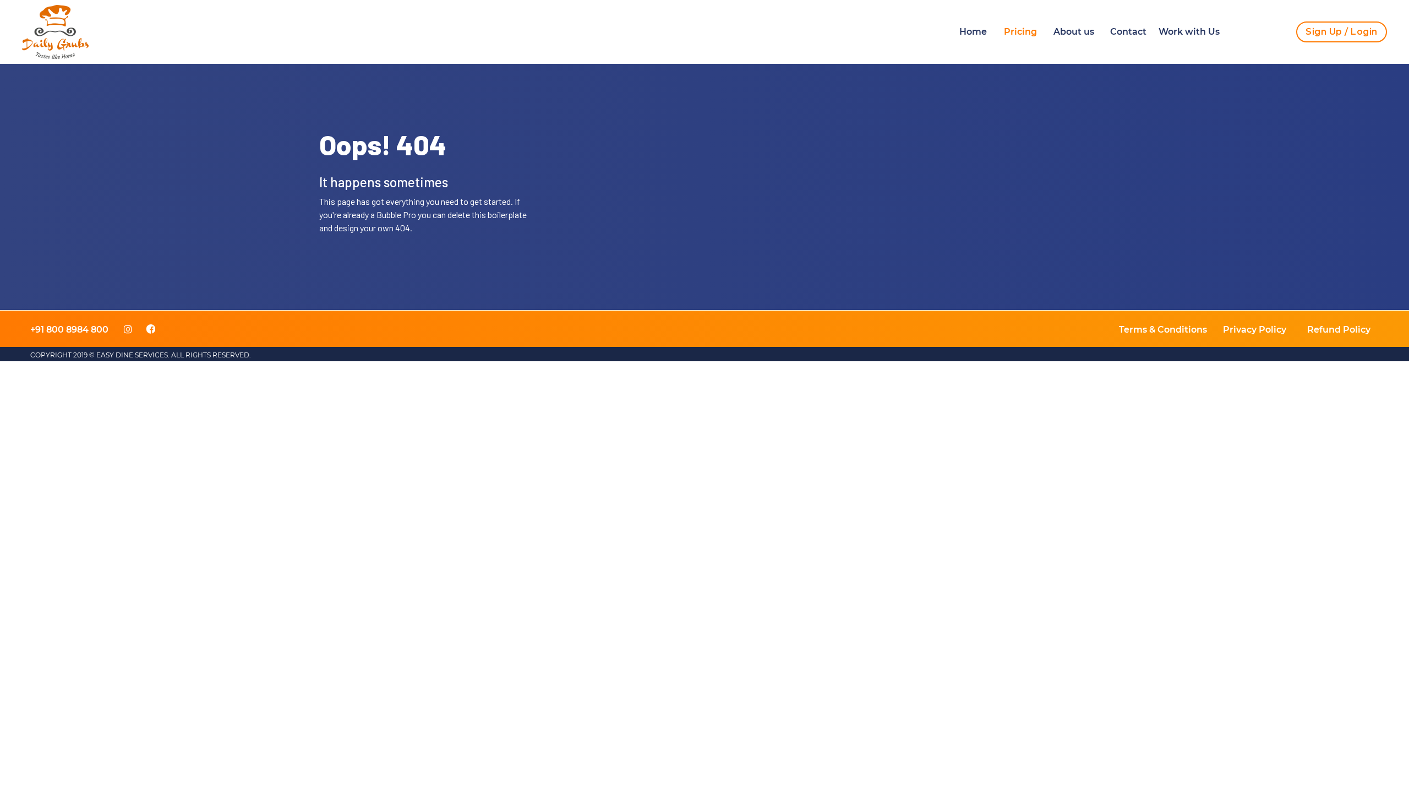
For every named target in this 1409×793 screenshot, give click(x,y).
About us (1073, 31)
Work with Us (1189, 31)
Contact (1128, 31)
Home (973, 31)
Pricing (1020, 31)
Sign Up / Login (1342, 31)
